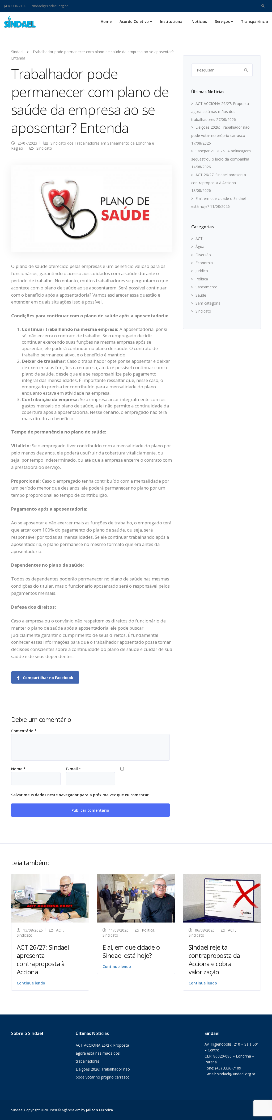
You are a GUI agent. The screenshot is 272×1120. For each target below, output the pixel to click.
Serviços (222, 21)
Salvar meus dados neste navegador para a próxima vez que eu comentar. (80, 795)
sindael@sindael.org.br (50, 6)
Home (106, 21)
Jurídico (202, 270)
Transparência (254, 21)
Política (202, 278)
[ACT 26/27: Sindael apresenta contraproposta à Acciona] (50, 897)
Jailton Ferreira (99, 1110)
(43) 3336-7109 (15, 6)
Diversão (203, 254)
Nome (18, 769)
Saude (201, 295)
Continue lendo (31, 983)
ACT (199, 238)
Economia (204, 262)
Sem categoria (208, 303)
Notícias (199, 21)
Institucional (172, 21)
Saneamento (207, 286)
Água (200, 246)
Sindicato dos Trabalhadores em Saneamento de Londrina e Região (82, 145)
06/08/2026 (205, 930)
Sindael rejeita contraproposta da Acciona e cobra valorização (214, 959)
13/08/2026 (33, 930)
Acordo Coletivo (134, 21)
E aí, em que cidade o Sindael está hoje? (131, 951)
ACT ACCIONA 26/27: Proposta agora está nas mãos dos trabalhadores (220, 111)
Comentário (24, 731)
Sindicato (44, 148)
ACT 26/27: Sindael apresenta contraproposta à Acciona (43, 959)
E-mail (73, 769)
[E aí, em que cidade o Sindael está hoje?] (136, 897)
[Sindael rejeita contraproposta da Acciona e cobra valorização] (222, 897)
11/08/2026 (119, 930)
